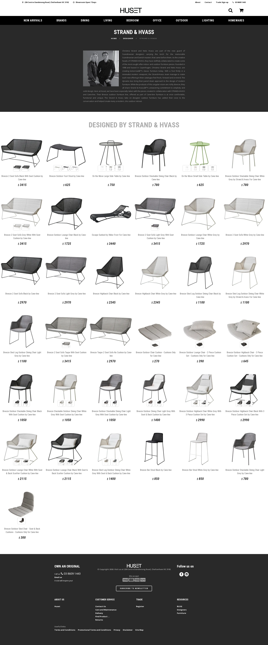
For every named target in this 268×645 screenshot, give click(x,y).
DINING (85, 20)
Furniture (181, 613)
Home (114, 38)
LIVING (108, 20)
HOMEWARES (236, 20)
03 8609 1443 (240, 2)
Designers (181, 609)
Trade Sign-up (222, 2)
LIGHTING (208, 20)
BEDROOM (132, 20)
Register (140, 606)
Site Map (139, 630)
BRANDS (62, 20)
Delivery (99, 613)
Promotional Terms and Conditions (94, 630)
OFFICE (157, 20)
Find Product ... (102, 616)
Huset (57, 606)
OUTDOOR (182, 20)
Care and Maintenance (105, 609)
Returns (99, 620)
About (197, 2)
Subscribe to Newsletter (134, 588)
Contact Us (100, 606)
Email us (58, 577)
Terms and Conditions (64, 630)
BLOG (179, 606)
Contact (208, 2)
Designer (128, 38)
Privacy (117, 630)
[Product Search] (230, 10)
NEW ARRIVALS (33, 20)
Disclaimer (128, 630)
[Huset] (131, 10)
